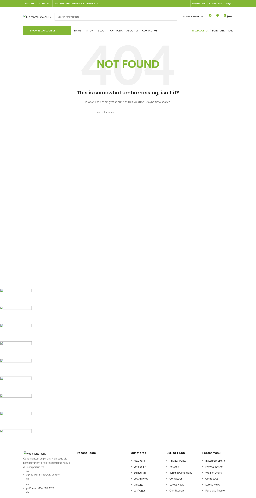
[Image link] (42, 453)
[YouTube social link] (182, 3)
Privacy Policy (177, 460)
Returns (174, 466)
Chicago (138, 484)
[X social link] (174, 3)
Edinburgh (140, 472)
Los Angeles (141, 478)
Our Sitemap (176, 490)
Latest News (176, 484)
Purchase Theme (215, 490)
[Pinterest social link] (186, 3)
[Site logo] (37, 16)
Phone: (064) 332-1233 (42, 488)
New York (139, 460)
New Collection (214, 466)
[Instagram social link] (178, 3)
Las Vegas (140, 490)
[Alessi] (105, 368)
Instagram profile (215, 460)
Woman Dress (213, 472)
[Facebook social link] (169, 3)
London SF (140, 466)
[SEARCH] (173, 17)
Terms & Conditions (180, 472)
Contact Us (175, 478)
